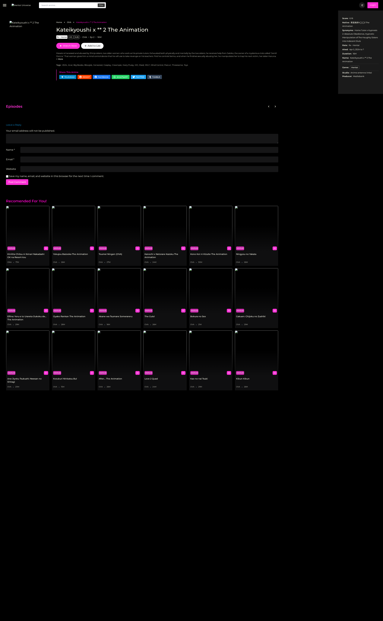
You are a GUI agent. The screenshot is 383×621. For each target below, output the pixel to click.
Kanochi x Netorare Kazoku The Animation (161, 256)
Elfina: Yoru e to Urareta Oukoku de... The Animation (26, 318)
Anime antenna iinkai (361, 72)
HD (136, 65)
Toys (186, 65)
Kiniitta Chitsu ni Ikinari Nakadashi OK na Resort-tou (25, 256)
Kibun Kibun (243, 378)
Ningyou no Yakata (246, 254)
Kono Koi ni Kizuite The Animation (208, 254)
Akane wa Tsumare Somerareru (115, 316)
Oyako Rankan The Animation (69, 316)
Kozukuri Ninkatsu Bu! (65, 378)
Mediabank (358, 76)
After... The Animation (110, 378)
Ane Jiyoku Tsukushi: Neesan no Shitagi (24, 380)
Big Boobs (78, 65)
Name (10, 149)
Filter (101, 5)
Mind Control (157, 65)
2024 (64, 65)
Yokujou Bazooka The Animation (70, 254)
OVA (69, 22)
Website (11, 169)
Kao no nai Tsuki (199, 378)
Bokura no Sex (198, 316)
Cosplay (107, 65)
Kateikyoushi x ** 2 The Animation (91, 22)
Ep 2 (92, 37)
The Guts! (150, 316)
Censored (97, 65)
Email (10, 159)
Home (59, 22)
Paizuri (167, 65)
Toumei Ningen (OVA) (110, 254)
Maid (141, 65)
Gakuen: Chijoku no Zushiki (251, 316)
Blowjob (88, 65)
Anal (70, 65)
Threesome (177, 65)
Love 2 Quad (151, 378)
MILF (147, 65)
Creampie (117, 65)
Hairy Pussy (128, 65)
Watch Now (68, 45)
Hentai (354, 67)
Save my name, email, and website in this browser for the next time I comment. (56, 176)
